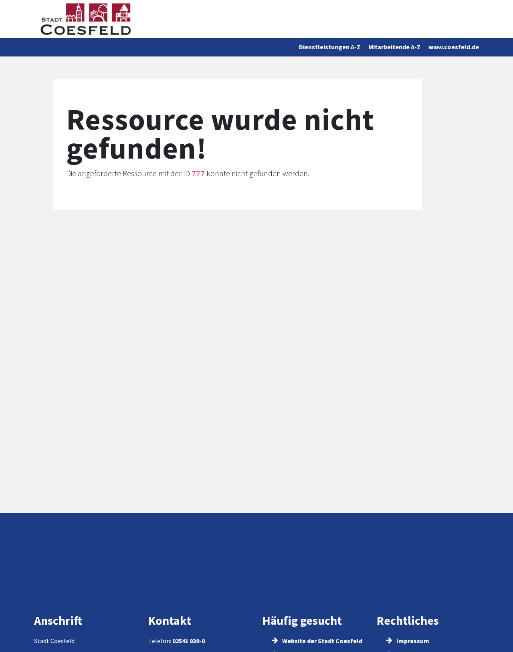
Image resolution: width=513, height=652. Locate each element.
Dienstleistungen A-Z (329, 47)
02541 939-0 (188, 641)
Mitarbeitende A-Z (394, 47)
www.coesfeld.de (453, 47)
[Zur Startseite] (85, 19)
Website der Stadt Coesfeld (321, 641)
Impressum (412, 641)
